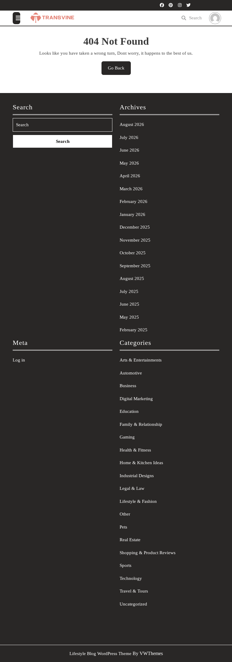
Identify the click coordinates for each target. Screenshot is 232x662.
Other (125, 514)
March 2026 (131, 188)
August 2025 (132, 278)
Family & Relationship (141, 424)
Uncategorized (133, 604)
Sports (125, 565)
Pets (123, 527)
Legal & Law (132, 488)
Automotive (131, 373)
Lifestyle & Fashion (138, 501)
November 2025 (135, 240)
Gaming (127, 437)
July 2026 (129, 137)
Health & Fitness (135, 450)
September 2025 (135, 265)
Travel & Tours (134, 591)
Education (129, 411)
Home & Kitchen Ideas (141, 462)
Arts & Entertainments (141, 360)
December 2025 (135, 227)
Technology (131, 578)
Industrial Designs (137, 475)
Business (128, 385)
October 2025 (133, 252)
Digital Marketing (136, 398)
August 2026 (132, 124)
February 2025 (133, 329)
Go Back (119, 70)
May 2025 (129, 317)
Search (195, 17)
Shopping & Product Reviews (148, 552)
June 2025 (129, 304)
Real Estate (130, 539)
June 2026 (129, 150)
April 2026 (130, 175)
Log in (19, 360)
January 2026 (132, 214)
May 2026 (129, 163)
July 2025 (129, 291)
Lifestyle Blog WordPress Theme (100, 653)
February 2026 (133, 201)
